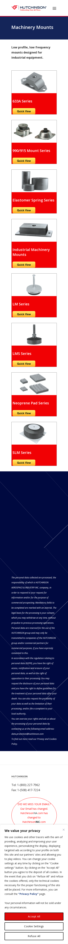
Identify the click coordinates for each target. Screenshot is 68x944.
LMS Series (22, 353)
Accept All (34, 916)
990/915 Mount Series (31, 150)
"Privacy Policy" (28, 894)
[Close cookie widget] (64, 830)
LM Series (21, 304)
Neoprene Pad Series (31, 403)
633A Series (22, 101)
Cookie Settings (34, 926)
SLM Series (22, 452)
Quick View (24, 111)
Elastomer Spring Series (33, 200)
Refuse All (34, 936)
